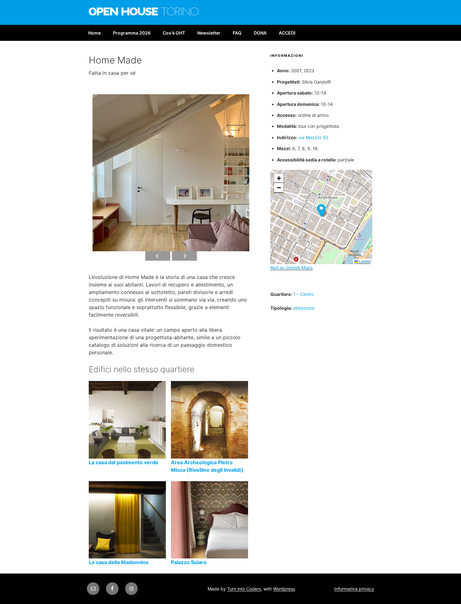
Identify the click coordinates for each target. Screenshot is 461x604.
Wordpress (284, 588)
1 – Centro (303, 294)
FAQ (237, 32)
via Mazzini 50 (313, 137)
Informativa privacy (354, 588)
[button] (321, 210)
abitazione (304, 308)
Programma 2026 (132, 32)
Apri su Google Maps (291, 267)
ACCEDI (287, 32)
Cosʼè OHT (174, 32)
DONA (260, 32)
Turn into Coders (244, 588)
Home (94, 32)
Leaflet (364, 261)
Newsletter (208, 32)
